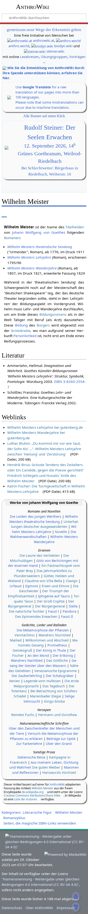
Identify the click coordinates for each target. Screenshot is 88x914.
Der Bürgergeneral (50, 606)
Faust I (53, 611)
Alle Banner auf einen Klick (44, 116)
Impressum (66, 907)
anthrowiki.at (43, 40)
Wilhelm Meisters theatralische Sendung (39, 246)
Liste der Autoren (25, 799)
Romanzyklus (14, 817)
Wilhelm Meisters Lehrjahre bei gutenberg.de (45, 427)
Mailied (16, 640)
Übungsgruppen (54, 56)
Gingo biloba (54, 701)
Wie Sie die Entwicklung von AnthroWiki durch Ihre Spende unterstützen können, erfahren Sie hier (43, 73)
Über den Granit (59, 743)
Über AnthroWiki (39, 907)
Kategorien (11, 812)
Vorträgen (77, 56)
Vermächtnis (25, 635)
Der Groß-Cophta (51, 601)
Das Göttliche (57, 660)
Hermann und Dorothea (57, 714)
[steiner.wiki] (35, 51)
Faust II (67, 616)
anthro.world (18, 46)
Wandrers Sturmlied (54, 635)
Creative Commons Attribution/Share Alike (32, 795)
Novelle (61, 531)
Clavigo (71, 581)
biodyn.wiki (63, 46)
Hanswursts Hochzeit (59, 772)
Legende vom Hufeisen (42, 681)
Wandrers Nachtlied (26, 660)
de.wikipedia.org (32, 792)
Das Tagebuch (53, 686)
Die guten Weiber (46, 767)
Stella (73, 606)
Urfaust (16, 586)
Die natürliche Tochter (26, 611)
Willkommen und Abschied (47, 640)
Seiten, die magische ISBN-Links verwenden (39, 823)
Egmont (31, 586)
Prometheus (57, 645)
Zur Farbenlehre (29, 743)
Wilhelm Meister (42, 788)
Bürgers (43, 325)
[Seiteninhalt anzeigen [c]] (4, 213)
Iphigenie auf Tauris (54, 596)
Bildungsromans (52, 314)
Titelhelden (74, 227)
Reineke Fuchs (22, 714)
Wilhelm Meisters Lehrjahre (29, 257)
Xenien (14, 681)
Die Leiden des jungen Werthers (35, 516)
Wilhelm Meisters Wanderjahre (32, 268)
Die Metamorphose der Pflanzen (43, 630)
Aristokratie (20, 330)
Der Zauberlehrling (26, 675)
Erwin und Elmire (55, 586)
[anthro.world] (68, 40)
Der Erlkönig (63, 655)
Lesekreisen (29, 56)
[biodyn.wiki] (42, 46)
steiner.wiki (55, 51)
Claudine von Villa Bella (43, 581)
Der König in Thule (51, 650)
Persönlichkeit (25, 335)
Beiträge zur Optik (61, 738)
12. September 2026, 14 (50, 146)
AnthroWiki (32, 7)
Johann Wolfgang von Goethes (38, 232)
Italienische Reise (31, 757)
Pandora (69, 611)
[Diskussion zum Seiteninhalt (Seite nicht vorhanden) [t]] (14, 213)
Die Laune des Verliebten (39, 555)
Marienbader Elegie (45, 696)
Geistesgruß (22, 650)
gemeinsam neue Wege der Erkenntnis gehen (44, 29)
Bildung (21, 325)
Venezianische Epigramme (55, 671)
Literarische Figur (37, 812)
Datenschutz (12, 907)
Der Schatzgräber (60, 675)
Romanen (12, 237)
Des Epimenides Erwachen (36, 616)
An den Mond (38, 655)
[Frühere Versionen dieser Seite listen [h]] (71, 213)
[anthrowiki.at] (19, 40)
